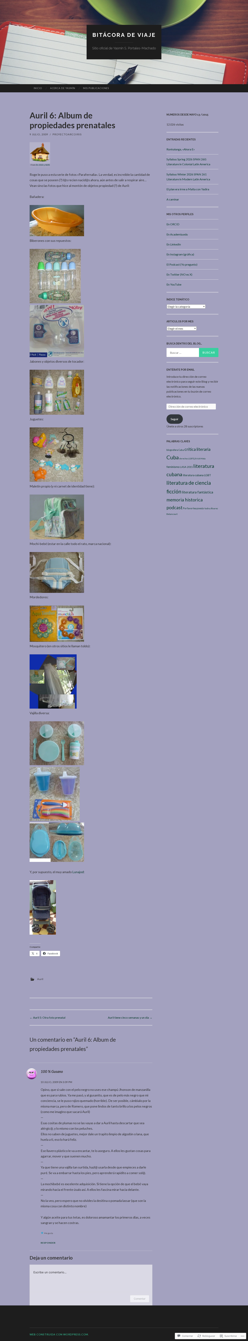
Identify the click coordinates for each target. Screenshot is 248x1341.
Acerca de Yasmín (62, 88)
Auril (40, 978)
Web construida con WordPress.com (59, 1334)
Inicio (38, 88)
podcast (174, 507)
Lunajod (78, 872)
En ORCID (172, 224)
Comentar (139, 1298)
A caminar (172, 199)
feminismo (173, 466)
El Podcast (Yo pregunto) (181, 264)
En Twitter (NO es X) (179, 274)
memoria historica (184, 499)
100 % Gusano (52, 1071)
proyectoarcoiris (67, 134)
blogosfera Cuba (175, 449)
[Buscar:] (192, 352)
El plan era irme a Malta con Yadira (187, 189)
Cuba (172, 457)
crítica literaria (197, 449)
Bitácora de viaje (124, 35)
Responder (48, 1242)
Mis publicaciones (96, 88)
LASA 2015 (186, 466)
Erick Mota (200, 458)
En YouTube (173, 284)
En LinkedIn (173, 244)
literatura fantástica (197, 492)
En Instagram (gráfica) (180, 254)
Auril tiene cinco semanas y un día (130, 1017)
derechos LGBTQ (187, 458)
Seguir (174, 419)
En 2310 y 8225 (43, 165)
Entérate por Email (180, 369)
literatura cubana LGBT (197, 475)
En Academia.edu (177, 234)
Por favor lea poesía (193, 508)
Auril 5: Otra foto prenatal (47, 1017)
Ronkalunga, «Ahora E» (180, 149)
